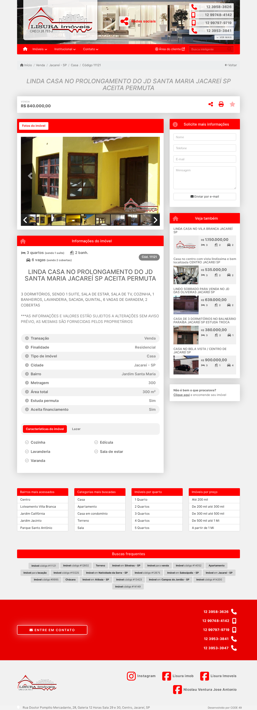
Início (27, 65)
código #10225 (66, 572)
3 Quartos (142, 513)
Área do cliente (170, 49)
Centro (25, 499)
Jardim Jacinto (31, 520)
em (126, 565)
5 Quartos (142, 528)
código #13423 (129, 579)
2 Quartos (142, 506)
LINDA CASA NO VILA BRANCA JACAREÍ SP (203, 230)
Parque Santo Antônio (36, 528)
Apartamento (87, 506)
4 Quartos (142, 520)
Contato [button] (89, 49)
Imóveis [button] (38, 49)
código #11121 (44, 565)
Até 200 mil (200, 499)
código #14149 (128, 586)
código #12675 (147, 572)
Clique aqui (181, 395)
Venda (40, 65)
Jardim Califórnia (32, 513)
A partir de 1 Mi (203, 528)
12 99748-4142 (218, 15)
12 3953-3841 (219, 31)
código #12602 (76, 565)
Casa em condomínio (93, 513)
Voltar (232, 65)
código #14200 (209, 579)
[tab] (33, 126)
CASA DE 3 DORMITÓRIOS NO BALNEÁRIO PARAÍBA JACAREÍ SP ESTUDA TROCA (204, 320)
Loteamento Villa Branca (38, 506)
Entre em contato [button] (54, 630)
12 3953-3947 (216, 648)
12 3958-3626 (219, 7)
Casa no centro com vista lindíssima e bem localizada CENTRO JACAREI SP (204, 260)
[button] (31, 176)
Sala (81, 528)
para (158, 565)
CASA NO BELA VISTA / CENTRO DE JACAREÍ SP (199, 350)
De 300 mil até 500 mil (208, 513)
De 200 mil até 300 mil (208, 506)
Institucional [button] (63, 49)
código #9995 (46, 579)
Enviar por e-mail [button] (206, 196)
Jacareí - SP (58, 65)
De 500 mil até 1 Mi (205, 520)
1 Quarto (141, 499)
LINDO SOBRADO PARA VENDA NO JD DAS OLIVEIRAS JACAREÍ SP (201, 290)
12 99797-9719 (218, 23)
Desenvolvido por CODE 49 (225, 707)
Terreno (83, 520)
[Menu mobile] (25, 49)
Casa (74, 65)
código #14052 (188, 565)
